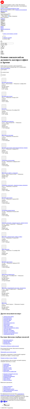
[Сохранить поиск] (2, 52)
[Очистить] (2, 46)
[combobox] (7, 43)
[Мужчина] (4, 145)
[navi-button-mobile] (2, 31)
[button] (2, 26)
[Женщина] (4, 80)
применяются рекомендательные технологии (12, 394)
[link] (3, 23)
